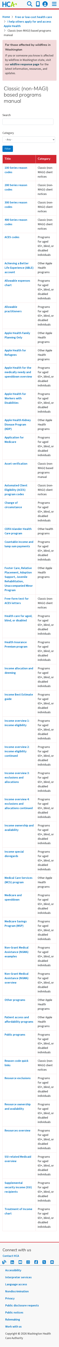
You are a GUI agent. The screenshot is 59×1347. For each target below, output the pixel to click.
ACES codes (12, 237)
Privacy (10, 1298)
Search (6, 115)
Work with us (13, 1327)
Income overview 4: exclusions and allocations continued (19, 803)
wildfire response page (24, 64)
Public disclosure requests (22, 1305)
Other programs (15, 1000)
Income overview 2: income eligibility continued (17, 751)
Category (8, 133)
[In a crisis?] (38, 4)
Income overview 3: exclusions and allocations (17, 777)
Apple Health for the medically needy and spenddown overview (18, 372)
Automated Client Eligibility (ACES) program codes (16, 489)
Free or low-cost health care (33, 17)
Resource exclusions (18, 1078)
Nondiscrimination (17, 1291)
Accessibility (13, 1270)
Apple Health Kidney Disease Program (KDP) (18, 424)
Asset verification (16, 464)
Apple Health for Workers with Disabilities (15, 398)
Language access (16, 1284)
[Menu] (54, 4)
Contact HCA (11, 1256)
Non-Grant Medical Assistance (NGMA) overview (17, 978)
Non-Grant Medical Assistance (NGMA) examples (17, 952)
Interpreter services (18, 1277)
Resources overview (17, 1131)
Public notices (14, 1313)
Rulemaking (12, 1320)
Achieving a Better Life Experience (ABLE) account (19, 267)
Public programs (15, 1035)
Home (6, 17)
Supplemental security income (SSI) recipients (18, 1187)
